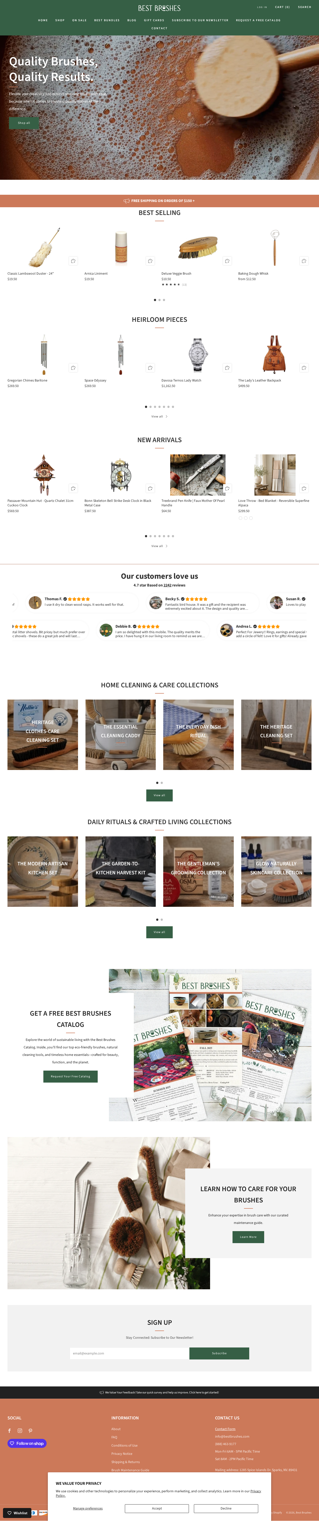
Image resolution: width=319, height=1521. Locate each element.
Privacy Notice (121, 1453)
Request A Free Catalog (258, 20)
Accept (157, 1508)
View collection (42, 762)
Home (43, 20)
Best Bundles (107, 20)
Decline (226, 1508)
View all (157, 416)
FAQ (114, 1437)
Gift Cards (154, 20)
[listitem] (159, 201)
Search (305, 7)
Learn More (248, 1237)
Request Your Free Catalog (70, 1076)
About (116, 1429)
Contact (160, 28)
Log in (262, 7)
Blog (132, 20)
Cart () (282, 7)
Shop (60, 20)
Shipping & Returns (125, 1462)
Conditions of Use (124, 1445)
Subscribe (219, 1353)
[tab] (155, 300)
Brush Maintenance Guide (130, 1470)
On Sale (79, 20)
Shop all (24, 123)
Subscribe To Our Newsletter (200, 20)
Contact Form (225, 1429)
